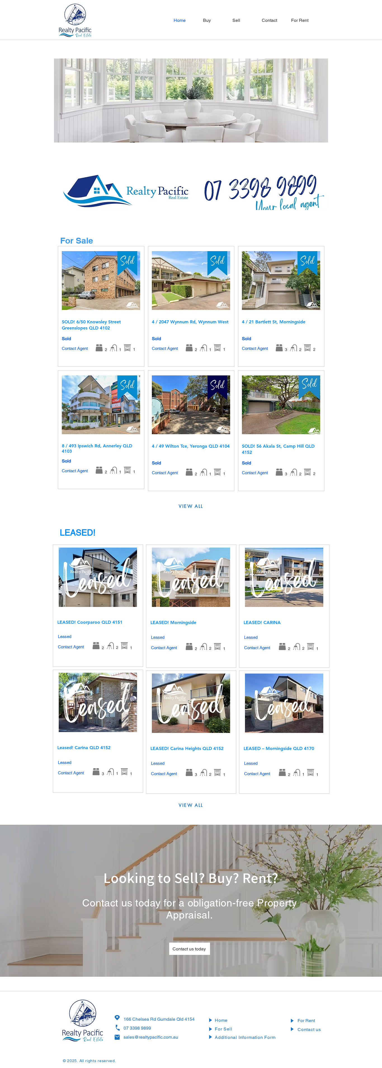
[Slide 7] (170, 135)
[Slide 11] (199, 135)
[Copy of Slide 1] (195, 203)
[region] (101, 306)
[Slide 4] (148, 135)
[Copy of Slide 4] (217, 203)
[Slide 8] (177, 135)
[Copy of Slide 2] (203, 203)
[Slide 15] (228, 135)
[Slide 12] (206, 135)
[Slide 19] (257, 135)
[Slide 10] (192, 135)
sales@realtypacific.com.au (151, 1037)
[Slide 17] (243, 135)
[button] (301, 20)
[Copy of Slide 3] (210, 203)
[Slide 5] (155, 135)
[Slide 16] (235, 135)
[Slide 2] (132, 135)
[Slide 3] (140, 135)
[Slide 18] (250, 135)
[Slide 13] (213, 135)
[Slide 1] (125, 135)
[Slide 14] (221, 135)
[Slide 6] (163, 135)
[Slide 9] (184, 135)
